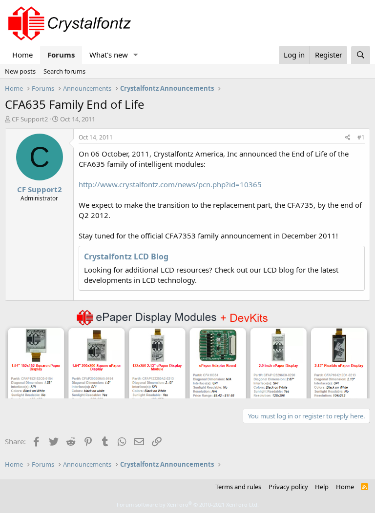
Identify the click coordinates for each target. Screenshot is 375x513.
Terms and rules (238, 486)
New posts (20, 71)
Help (322, 486)
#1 (361, 137)
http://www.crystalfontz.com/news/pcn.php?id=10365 (170, 184)
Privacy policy (288, 486)
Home (22, 54)
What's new (108, 54)
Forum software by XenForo (188, 504)
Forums (61, 54)
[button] (136, 55)
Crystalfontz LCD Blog (126, 256)
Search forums (64, 71)
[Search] (360, 55)
